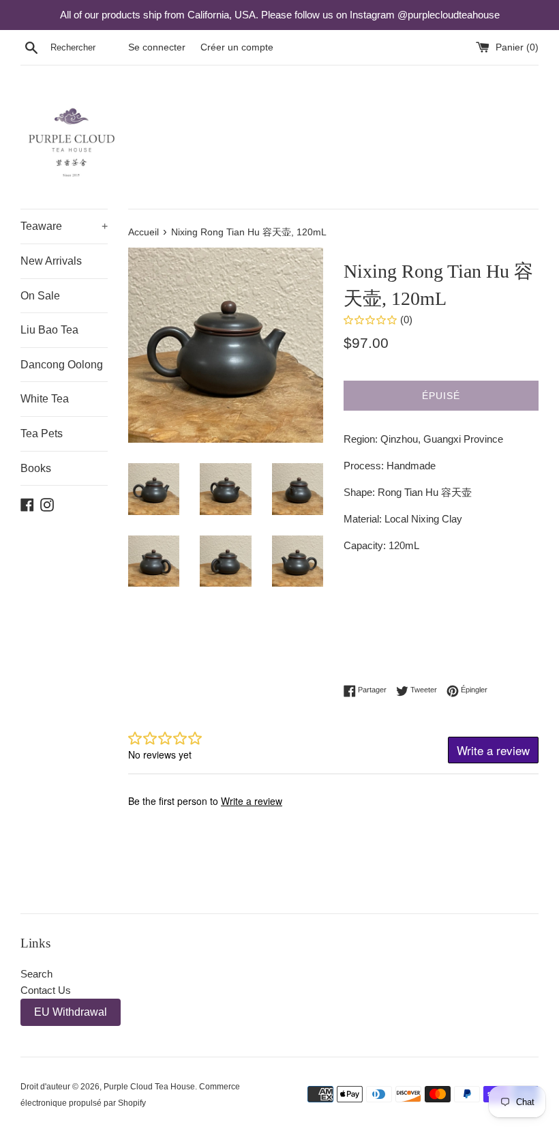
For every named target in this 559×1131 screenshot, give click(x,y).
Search (36, 974)
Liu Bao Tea (49, 330)
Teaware (64, 226)
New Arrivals (51, 261)
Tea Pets (41, 433)
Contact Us (45, 990)
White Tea (44, 399)
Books (35, 468)
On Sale (40, 296)
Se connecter (156, 47)
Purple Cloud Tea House (149, 1086)
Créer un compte (236, 47)
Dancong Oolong (61, 364)
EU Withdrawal (70, 1012)
